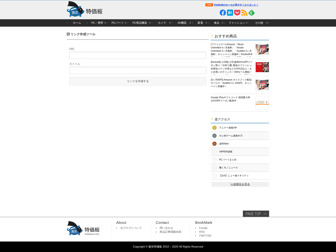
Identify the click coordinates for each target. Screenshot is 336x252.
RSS (202, 231)
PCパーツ (117, 22)
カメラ (162, 22)
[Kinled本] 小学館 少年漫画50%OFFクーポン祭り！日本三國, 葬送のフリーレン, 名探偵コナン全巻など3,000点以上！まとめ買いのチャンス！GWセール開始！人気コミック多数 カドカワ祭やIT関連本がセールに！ (232, 67)
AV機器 (182, 22)
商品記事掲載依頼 (170, 231)
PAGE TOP (256, 214)
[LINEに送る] (216, 13)
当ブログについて (131, 228)
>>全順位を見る (240, 184)
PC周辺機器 (139, 22)
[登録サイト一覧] (259, 13)
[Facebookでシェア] (223, 13)
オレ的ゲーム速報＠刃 (230, 135)
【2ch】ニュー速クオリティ (234, 175)
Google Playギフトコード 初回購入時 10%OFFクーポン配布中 (230, 99)
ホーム (77, 22)
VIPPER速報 (225, 151)
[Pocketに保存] (237, 13)
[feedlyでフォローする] (251, 13)
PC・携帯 (97, 22)
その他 (259, 22)
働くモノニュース (228, 167)
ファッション (237, 22)
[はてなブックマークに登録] (230, 13)
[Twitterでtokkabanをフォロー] (208, 13)
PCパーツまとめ (227, 159)
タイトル (74, 63)
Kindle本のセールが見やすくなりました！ (236, 5)
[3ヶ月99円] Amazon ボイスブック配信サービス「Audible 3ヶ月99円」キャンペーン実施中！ (231, 83)
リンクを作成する (138, 81)
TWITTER (205, 235)
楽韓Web (224, 143)
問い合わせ (166, 228)
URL (72, 48)
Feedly (203, 228)
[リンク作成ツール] (266, 13)
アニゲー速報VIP (228, 127)
